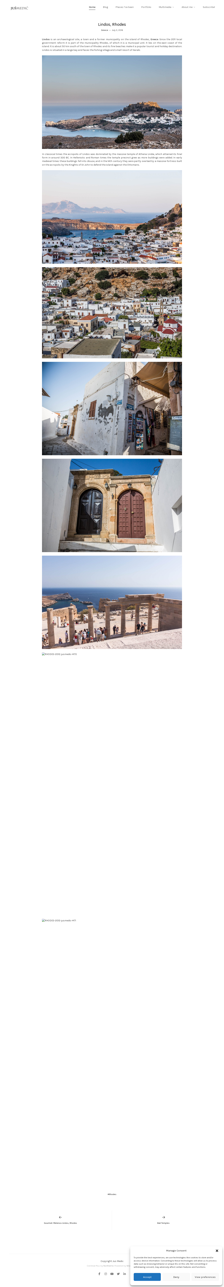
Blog (105, 7)
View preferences (205, 1277)
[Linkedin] (123, 1274)
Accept (147, 1277)
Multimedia (165, 7)
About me (187, 7)
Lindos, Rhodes (112, 24)
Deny (176, 1277)
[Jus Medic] (19, 8)
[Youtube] (112, 1274)
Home (92, 7)
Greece (104, 30)
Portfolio (146, 7)
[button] (217, 1250)
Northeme (108, 1265)
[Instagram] (106, 1274)
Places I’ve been (124, 7)
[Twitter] (118, 1274)
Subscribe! (209, 7)
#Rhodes (112, 1194)
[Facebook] (100, 1274)
